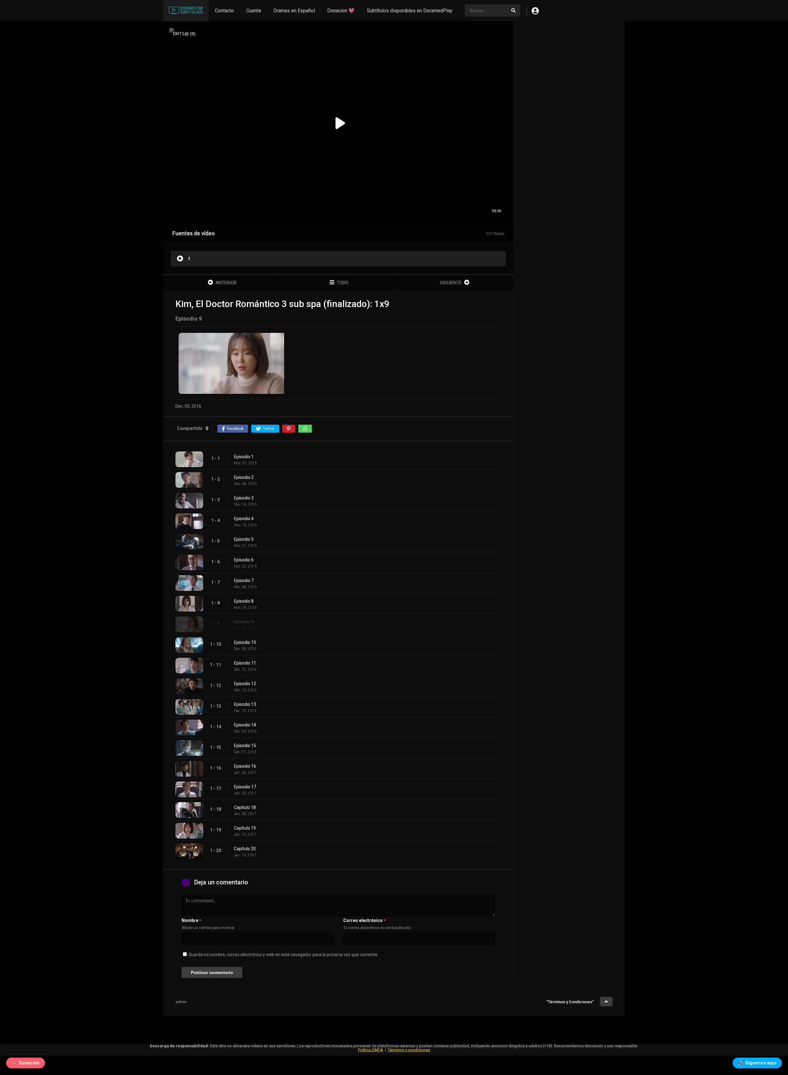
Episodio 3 (244, 497)
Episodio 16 (245, 766)
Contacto (224, 11)
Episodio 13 (245, 704)
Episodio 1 (244, 456)
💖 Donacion (25, 1062)
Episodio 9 (244, 621)
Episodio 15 (245, 745)
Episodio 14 (245, 724)
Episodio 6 (244, 559)
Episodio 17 (245, 786)
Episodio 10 (245, 642)
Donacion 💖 (341, 11)
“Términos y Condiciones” (570, 1002)
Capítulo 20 (245, 848)
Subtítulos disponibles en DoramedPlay (409, 11)
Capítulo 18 (245, 807)
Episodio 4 (244, 518)
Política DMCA (370, 1050)
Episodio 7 (244, 580)
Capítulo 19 (245, 828)
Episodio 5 (244, 539)
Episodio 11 (245, 663)
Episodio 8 (244, 601)
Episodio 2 (244, 477)
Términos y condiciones (409, 1050)
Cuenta (253, 11)
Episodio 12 (245, 683)
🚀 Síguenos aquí (757, 1062)
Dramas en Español (294, 11)
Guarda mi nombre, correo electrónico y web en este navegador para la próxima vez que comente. (283, 954)
